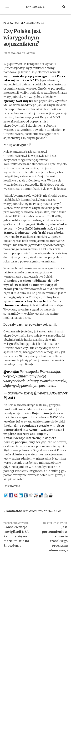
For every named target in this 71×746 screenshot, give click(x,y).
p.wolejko (16, 53)
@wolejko (11, 371)
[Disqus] (35, 602)
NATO (47, 511)
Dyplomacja (35, 7)
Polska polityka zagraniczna (23, 23)
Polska (56, 511)
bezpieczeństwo (32, 511)
